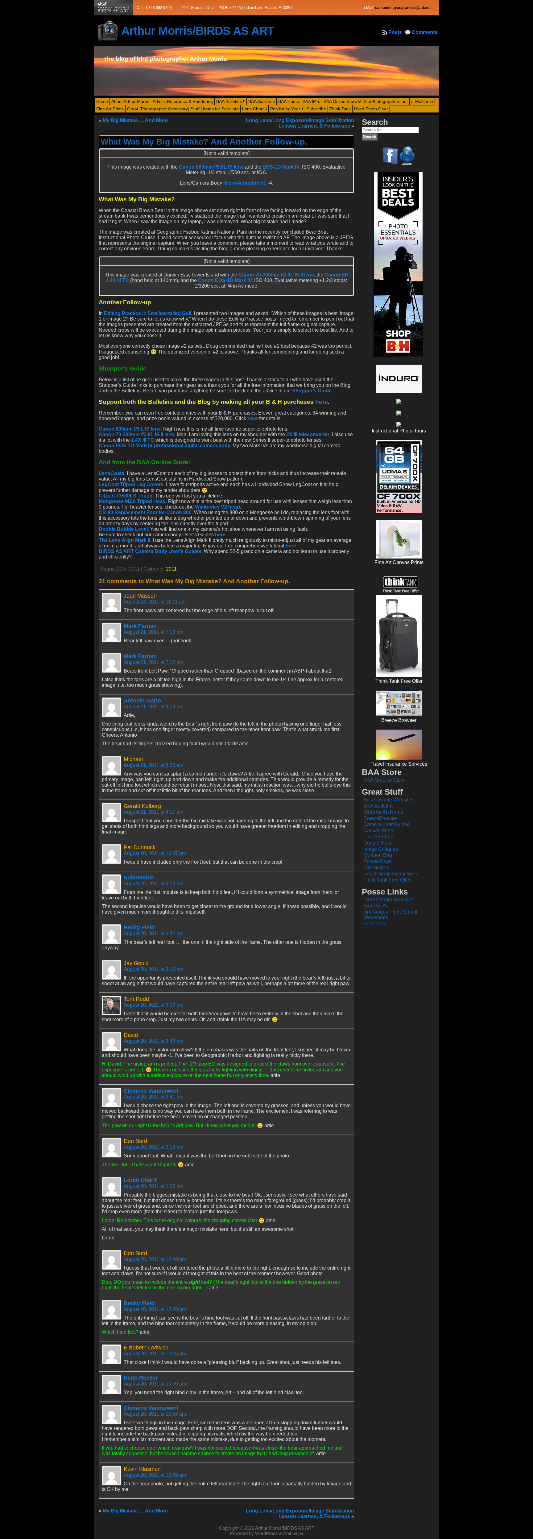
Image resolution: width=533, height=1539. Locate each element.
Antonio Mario (142, 701)
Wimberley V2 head (217, 507)
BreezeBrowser (380, 818)
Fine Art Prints (378, 836)
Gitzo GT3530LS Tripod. (126, 495)
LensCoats (111, 473)
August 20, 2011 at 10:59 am (155, 1383)
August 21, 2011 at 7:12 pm (153, 662)
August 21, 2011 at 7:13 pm (153, 632)
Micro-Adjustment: (244, 183)
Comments (424, 32)
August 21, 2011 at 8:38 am (153, 765)
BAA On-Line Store (384, 780)
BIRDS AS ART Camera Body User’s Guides (150, 551)
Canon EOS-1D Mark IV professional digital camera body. (165, 445)
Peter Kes (374, 923)
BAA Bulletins (378, 805)
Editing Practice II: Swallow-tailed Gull (147, 313)
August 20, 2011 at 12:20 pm (155, 1309)
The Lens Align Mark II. (125, 540)
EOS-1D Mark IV (281, 167)
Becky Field (139, 927)
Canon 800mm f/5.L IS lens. (130, 429)
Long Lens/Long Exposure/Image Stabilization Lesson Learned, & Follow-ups (300, 123)
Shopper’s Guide (312, 390)
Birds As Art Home (383, 812)
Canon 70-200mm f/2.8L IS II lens (276, 274)
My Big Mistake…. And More (135, 120)
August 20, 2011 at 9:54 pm (153, 883)
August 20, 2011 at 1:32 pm (153, 1186)
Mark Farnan (140, 626)
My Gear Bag (377, 855)
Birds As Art (376, 905)
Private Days (377, 861)
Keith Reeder (141, 1378)
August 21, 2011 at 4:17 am (153, 812)
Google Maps (378, 842)
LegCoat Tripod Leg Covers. (132, 484)
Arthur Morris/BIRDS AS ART (197, 30)
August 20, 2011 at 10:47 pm (155, 853)
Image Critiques (380, 849)
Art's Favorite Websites (388, 799)
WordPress (266, 1533)
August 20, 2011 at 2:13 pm (153, 1147)
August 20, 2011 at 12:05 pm (155, 1353)
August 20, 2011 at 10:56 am (155, 1414)
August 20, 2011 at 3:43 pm (153, 1041)
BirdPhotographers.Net (388, 899)
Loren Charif (140, 1180)
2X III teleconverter (307, 434)
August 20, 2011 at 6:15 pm (153, 969)
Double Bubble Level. (124, 529)
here (321, 402)
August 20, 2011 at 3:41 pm (153, 1096)
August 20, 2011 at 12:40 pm (155, 1259)
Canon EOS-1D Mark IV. (225, 280)
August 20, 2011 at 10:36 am (155, 1475)
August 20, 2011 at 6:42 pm (153, 933)
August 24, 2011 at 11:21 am (155, 601)
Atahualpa (293, 1533)
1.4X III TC (142, 440)
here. (291, 545)
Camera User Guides (386, 824)
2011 (171, 568)
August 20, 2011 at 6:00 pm (153, 1005)
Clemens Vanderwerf (151, 1091)
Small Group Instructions (390, 873)
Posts (395, 32)
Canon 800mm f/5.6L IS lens (211, 167)
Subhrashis (139, 877)
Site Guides (376, 867)
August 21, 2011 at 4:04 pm (153, 706)
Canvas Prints (378, 830)
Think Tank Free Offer (387, 879)
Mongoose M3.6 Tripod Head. (133, 501)
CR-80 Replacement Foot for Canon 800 (145, 512)
